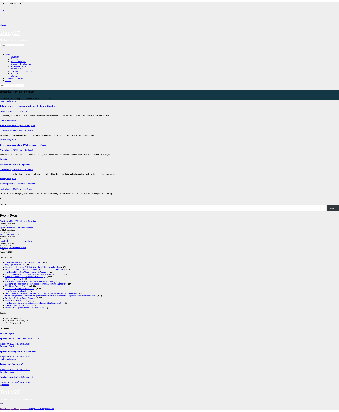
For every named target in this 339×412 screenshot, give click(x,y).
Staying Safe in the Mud (15, 265)
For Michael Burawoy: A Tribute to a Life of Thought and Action (32, 267)
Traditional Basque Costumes (17, 286)
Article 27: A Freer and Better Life (19, 288)
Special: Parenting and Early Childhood (16, 228)
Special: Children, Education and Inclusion (18, 221)
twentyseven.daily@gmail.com (41, 408)
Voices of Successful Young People (15, 164)
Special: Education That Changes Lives (16, 241)
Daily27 (10, 32)
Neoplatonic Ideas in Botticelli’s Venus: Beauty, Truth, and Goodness (34, 269)
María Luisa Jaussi (19, 111)
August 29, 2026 (7, 357)
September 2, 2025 (8, 189)
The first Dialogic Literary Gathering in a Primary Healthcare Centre (33, 303)
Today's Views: (12, 318)
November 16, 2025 (8, 169)
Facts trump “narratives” (10, 234)
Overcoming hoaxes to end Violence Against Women (23, 145)
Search (3, 204)
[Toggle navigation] (1, 48)
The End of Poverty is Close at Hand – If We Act (25, 272)
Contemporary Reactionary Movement (17, 184)
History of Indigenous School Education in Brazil (26, 308)
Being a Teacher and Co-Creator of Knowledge (25, 277)
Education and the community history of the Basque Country (27, 106)
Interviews (15, 76)
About (8, 81)
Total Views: (10, 323)
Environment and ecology (22, 71)
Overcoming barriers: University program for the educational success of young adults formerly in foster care (50, 296)
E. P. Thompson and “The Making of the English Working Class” (32, 274)
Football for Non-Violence (16, 300)
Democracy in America (15, 279)
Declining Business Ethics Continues (20, 298)
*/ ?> (2, 404)
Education (15, 57)
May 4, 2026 (5, 111)
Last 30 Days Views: (14, 321)
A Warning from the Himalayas (13, 247)
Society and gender (19, 66)
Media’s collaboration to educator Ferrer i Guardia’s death (29, 281)
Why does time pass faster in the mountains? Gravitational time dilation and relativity (40, 293)
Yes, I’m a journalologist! (15, 291)
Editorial (14, 73)
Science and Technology (21, 64)
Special (12, 333)
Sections (8, 54)
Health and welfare (18, 61)
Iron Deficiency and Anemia (17, 305)
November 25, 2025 (8, 150)
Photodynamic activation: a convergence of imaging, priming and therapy (35, 284)
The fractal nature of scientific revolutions (22, 262)
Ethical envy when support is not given (17, 125)
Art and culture (17, 69)
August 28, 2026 (7, 369)
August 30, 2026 (7, 344)
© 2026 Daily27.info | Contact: (14, 408)
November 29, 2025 (8, 131)
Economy (15, 59)
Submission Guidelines (14, 78)
